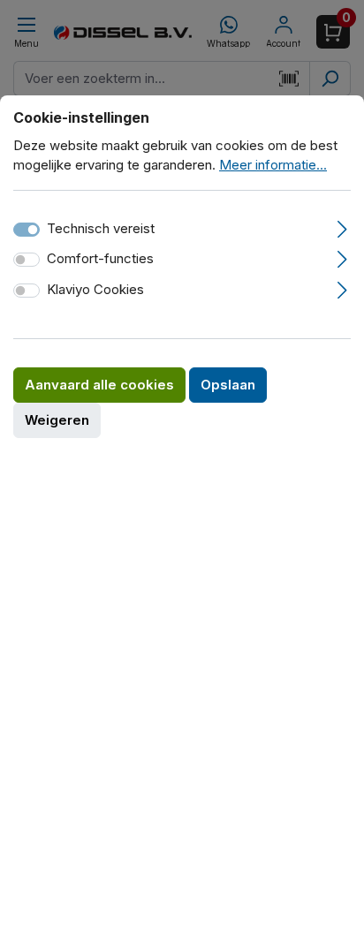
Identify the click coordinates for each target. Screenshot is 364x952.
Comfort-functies (100, 258)
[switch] (26, 260)
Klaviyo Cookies (95, 289)
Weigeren (57, 420)
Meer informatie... (273, 164)
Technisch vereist (101, 228)
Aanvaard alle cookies (99, 384)
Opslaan (228, 384)
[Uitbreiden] (342, 226)
